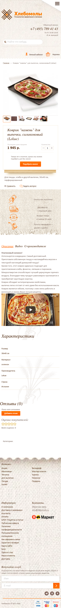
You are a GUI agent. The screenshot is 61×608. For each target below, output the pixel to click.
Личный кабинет (36, 54)
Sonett (4, 484)
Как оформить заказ (10, 539)
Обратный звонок (50, 25)
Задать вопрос (29, 186)
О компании (7, 506)
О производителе (35, 246)
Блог (3, 549)
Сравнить (11, 186)
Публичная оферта (10, 523)
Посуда (4, 481)
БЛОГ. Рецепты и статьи (12, 519)
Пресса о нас (7, 552)
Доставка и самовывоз (11, 510)
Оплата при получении (43, 199)
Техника (5, 474)
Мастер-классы (39, 471)
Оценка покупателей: (15, 419)
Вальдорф (36, 468)
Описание (7, 246)
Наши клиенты (8, 555)
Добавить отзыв (10, 413)
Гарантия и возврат (10, 542)
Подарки (36, 481)
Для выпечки (7, 478)
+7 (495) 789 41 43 (44, 28)
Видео (19, 246)
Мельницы (6, 471)
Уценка (35, 474)
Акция (4, 468)
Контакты (5, 513)
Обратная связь (39, 506)
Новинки (36, 478)
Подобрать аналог (30, 164)
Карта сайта (6, 545)
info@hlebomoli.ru (40, 510)
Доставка (5, 558)
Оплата (4, 516)
